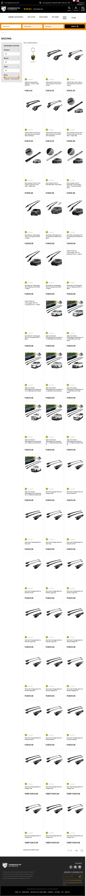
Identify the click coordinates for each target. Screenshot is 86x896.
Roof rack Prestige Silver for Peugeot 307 (75, 836)
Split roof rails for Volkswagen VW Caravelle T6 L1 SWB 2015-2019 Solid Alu (54, 389)
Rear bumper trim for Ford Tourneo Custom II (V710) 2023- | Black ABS (74, 134)
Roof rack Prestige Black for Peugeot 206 (33, 787)
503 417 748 (66, 3)
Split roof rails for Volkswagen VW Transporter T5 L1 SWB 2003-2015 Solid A (33, 389)
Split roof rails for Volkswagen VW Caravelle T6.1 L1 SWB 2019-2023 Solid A (54, 442)
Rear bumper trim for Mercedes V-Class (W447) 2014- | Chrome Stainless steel (74, 185)
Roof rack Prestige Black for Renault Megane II (75, 640)
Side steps (31, 17)
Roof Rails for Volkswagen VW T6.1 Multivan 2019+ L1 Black (74, 287)
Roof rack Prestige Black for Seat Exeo (33, 543)
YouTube (75, 867)
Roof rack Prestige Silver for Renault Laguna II (75, 591)
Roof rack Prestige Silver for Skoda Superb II (75, 492)
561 (77, 851)
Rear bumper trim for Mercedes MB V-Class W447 (53, 183)
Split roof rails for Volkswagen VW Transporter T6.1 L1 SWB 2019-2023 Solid (33, 493)
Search (73, 26)
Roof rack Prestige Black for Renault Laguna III (33, 640)
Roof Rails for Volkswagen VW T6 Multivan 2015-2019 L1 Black (32, 287)
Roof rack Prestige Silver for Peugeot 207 (33, 836)
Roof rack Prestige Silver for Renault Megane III (75, 689)
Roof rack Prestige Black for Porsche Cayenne (75, 738)
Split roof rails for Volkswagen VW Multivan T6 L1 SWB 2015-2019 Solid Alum (75, 390)
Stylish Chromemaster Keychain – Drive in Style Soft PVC (32, 83)
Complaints (25, 892)
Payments (51, 892)
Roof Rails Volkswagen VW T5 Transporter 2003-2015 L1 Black (54, 236)
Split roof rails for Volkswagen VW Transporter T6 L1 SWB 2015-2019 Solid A (33, 441)
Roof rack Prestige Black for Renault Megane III (54, 689)
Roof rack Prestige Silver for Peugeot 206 (54, 787)
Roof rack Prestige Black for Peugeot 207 (75, 787)
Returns (57, 892)
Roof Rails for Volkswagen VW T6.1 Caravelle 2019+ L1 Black (32, 337)
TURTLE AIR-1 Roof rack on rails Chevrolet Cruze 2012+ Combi (53, 83)
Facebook (70, 867)
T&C (62, 892)
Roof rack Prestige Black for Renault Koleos (33, 738)
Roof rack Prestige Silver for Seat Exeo (54, 543)
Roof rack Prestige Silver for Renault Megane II (33, 689)
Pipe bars (55, 17)
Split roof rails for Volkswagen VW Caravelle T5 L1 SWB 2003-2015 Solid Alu (54, 337)
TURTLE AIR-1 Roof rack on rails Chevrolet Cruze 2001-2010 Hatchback (32, 134)
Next (82, 851)
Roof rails (65, 18)
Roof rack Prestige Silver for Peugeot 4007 (54, 492)
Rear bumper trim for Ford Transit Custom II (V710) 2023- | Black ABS (32, 184)
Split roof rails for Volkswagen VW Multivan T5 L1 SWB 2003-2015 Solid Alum (75, 338)
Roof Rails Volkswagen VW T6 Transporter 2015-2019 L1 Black (75, 236)
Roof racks (43, 17)
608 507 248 (56, 3)
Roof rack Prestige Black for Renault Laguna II (54, 591)
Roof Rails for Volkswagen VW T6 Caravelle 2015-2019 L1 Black (53, 287)
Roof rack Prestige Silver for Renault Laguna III (54, 640)
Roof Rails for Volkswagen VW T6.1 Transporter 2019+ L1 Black (32, 236)
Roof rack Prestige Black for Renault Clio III (75, 543)
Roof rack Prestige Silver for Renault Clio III (33, 591)
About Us (18, 892)
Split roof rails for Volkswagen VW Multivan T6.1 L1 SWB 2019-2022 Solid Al (75, 442)
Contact (67, 892)
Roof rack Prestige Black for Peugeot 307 (54, 836)
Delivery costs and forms (38, 892)
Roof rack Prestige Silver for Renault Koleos (54, 738)
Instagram (79, 867)
